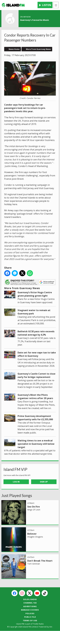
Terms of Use (30, 620)
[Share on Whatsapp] (30, 273)
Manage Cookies (30, 610)
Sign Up (44, 481)
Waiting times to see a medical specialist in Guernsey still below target (36, 444)
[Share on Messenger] (15, 273)
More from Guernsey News (38, 49)
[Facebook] (14, 593)
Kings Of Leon (33, 509)
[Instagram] (22, 593)
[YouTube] (37, 593)
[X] (30, 593)
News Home (14, 49)
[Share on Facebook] (7, 273)
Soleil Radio (30, 599)
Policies (30, 613)
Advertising (30, 606)
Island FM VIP (15, 469)
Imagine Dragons (35, 536)
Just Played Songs (16, 495)
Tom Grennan (33, 563)
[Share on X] (22, 273)
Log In (16, 481)
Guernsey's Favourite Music (34, 20)
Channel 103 (30, 603)
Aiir (50, 627)
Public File (30, 617)
